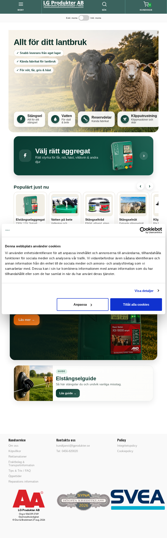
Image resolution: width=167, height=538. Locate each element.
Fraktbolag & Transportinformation (21, 463)
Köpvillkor (14, 451)
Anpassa (80, 304)
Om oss (13, 445)
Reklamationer (17, 456)
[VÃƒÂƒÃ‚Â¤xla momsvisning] (83, 18)
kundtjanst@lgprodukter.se (73, 445)
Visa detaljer (144, 290)
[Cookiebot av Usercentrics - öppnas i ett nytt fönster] (143, 230)
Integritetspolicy (127, 445)
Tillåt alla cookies (136, 304)
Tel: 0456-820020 (67, 451)
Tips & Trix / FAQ (19, 470)
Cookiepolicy (125, 451)
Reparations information (23, 481)
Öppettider (15, 476)
